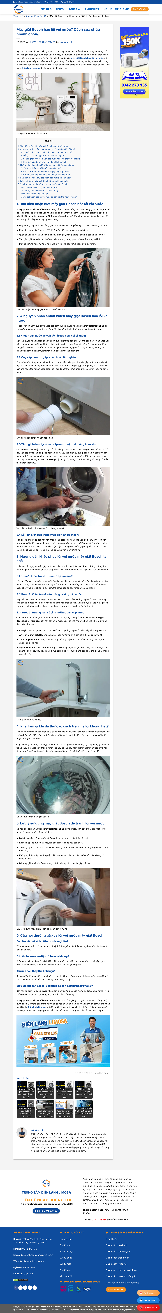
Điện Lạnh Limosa (31, 68)
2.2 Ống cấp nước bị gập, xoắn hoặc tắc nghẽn (42, 155)
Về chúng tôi (66, 1276)
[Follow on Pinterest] (30, 1287)
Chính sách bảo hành (116, 1245)
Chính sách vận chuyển (118, 1251)
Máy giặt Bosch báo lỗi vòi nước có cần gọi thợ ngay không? (49, 197)
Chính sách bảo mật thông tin (121, 1276)
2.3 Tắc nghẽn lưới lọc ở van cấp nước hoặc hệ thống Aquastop (50, 159)
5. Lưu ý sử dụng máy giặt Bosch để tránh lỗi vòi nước (43, 181)
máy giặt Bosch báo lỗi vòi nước (87, 58)
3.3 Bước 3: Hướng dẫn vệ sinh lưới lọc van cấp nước (45, 174)
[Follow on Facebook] (16, 1287)
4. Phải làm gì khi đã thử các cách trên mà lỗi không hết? (44, 178)
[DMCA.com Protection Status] (20, 1280)
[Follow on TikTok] (20, 1287)
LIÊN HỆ (108, 9)
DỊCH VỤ (60, 9)
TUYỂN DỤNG (122, 9)
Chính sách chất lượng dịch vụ (121, 1270)
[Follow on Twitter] (25, 1287)
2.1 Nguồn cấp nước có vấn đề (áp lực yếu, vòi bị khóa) (46, 152)
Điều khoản (111, 1239)
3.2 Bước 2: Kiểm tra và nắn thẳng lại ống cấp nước (45, 171)
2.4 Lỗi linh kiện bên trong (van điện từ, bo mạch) (44, 162)
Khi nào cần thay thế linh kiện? (35, 193)
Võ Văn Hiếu (67, 42)
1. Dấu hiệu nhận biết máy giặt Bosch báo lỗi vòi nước (43, 146)
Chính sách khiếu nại (116, 1264)
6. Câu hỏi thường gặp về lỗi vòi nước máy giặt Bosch (42, 184)
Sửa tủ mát (65, 1264)
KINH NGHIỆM (91, 9)
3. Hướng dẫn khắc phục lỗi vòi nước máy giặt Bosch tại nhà (46, 165)
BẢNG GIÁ (74, 9)
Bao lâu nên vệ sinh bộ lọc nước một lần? (40, 187)
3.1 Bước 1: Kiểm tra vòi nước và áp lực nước (41, 168)
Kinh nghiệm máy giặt (36, 16)
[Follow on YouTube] (34, 1287)
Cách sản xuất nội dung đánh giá (122, 1282)
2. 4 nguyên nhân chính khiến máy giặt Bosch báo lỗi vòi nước (47, 149)
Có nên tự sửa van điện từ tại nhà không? (40, 190)
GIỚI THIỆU (46, 9)
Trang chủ (18, 16)
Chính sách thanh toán (117, 1257)
